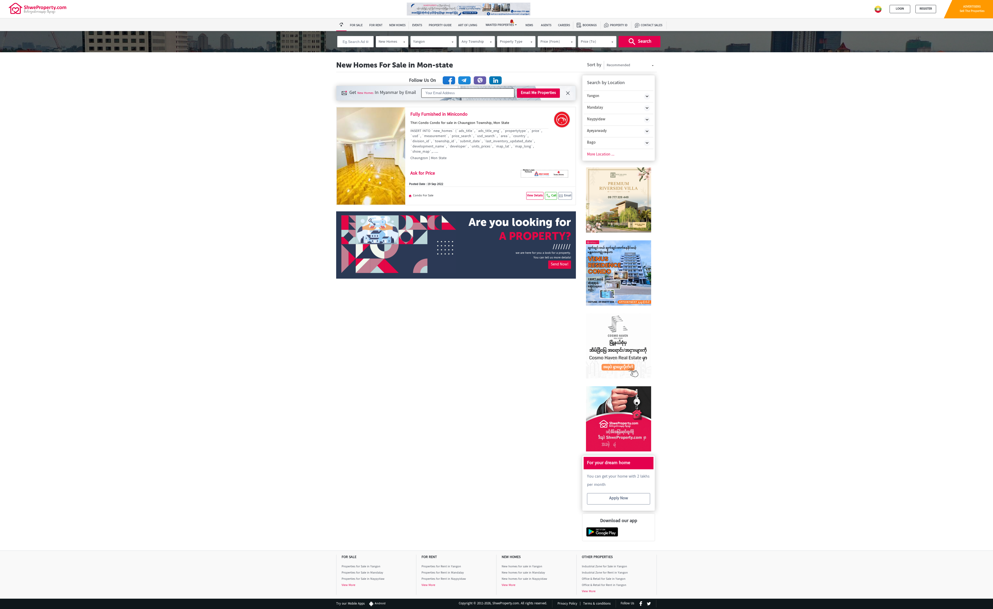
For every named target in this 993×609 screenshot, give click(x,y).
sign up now (496, 360)
